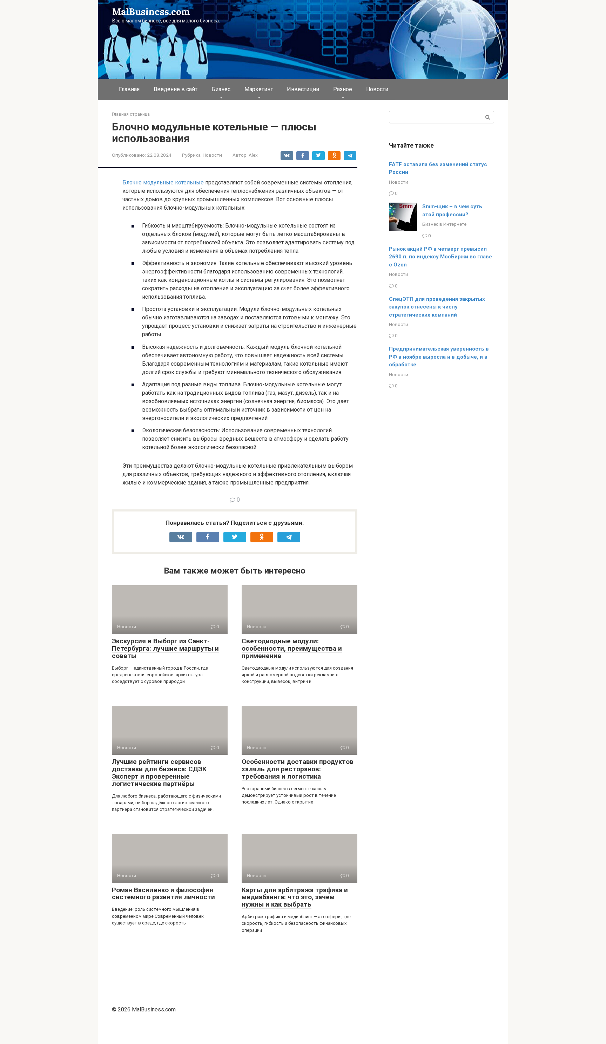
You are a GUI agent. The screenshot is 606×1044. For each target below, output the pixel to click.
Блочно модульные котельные (163, 182)
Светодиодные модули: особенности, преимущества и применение (292, 648)
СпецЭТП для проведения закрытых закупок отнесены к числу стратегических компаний (437, 307)
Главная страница (131, 114)
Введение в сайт (175, 89)
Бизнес (220, 89)
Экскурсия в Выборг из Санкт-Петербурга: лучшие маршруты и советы (165, 648)
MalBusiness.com (151, 12)
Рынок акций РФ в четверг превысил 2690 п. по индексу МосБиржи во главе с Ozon (440, 257)
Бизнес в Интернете (444, 224)
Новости (377, 89)
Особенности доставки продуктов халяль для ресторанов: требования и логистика (298, 769)
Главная (129, 89)
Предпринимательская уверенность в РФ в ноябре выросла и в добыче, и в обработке (439, 357)
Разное (342, 89)
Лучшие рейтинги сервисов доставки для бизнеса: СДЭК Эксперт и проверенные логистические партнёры (159, 773)
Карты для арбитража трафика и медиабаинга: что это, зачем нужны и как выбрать (295, 897)
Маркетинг (258, 89)
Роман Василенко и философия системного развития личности (163, 893)
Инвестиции (303, 89)
